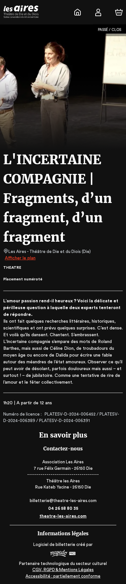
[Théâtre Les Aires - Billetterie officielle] (77, 12)
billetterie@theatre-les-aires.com (63, 500)
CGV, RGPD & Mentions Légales (63, 570)
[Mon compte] (98, 12)
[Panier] (119, 12)
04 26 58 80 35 (63, 508)
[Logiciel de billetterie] (63, 554)
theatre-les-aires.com (63, 516)
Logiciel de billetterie (54, 544)
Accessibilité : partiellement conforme (63, 576)
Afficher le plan (20, 258)
